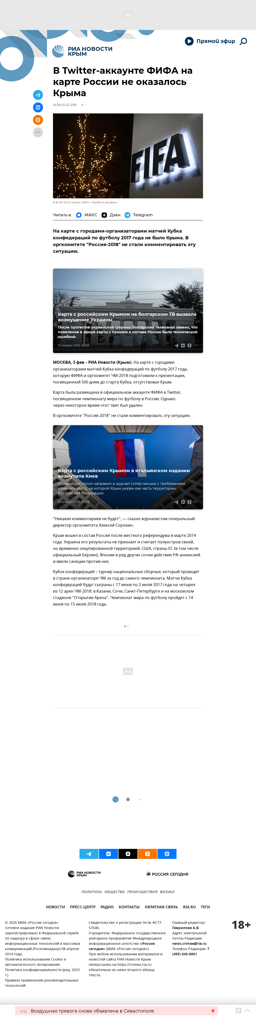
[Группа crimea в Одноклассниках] (147, 854)
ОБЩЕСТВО (114, 892)
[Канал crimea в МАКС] (167, 854)
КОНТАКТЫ (129, 908)
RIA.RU (189, 908)
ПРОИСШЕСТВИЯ (142, 892)
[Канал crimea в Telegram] (89, 854)
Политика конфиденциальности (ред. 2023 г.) (42, 972)
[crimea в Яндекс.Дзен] (128, 854)
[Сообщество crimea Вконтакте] (108, 854)
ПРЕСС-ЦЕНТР (83, 908)
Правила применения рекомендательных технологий (41, 983)
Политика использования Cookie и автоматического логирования (35, 962)
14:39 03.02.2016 (64, 105)
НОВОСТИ (55, 908)
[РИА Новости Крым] (82, 51)
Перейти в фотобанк (104, 202)
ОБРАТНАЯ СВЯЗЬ (161, 908)
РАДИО (107, 908)
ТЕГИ (205, 908)
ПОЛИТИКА (92, 892)
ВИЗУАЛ (167, 892)
